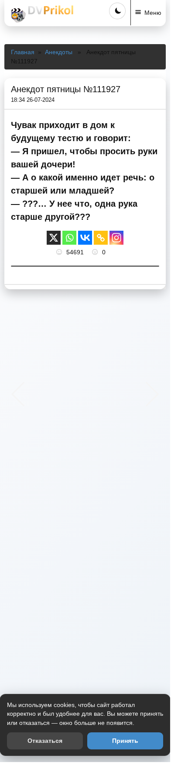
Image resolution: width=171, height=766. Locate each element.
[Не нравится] (96, 252)
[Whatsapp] (69, 238)
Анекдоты (58, 52)
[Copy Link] (101, 238)
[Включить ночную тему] (117, 11)
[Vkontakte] (85, 238)
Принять (125, 740)
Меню (152, 12)
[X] (54, 238)
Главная (22, 52)
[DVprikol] (41, 14)
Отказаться (44, 740)
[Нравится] (60, 252)
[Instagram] (116, 238)
